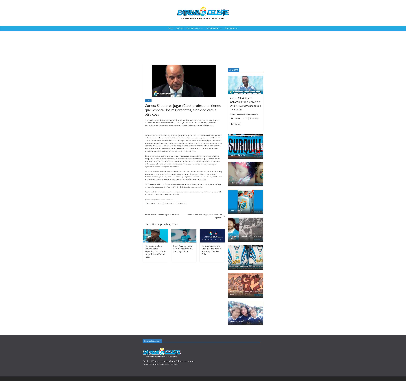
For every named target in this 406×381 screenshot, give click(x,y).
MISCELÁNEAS (230, 28)
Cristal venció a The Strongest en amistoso (162, 215)
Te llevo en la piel (236, 183)
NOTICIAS (179, 28)
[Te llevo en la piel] (245, 174)
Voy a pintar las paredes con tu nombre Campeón (245, 293)
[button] (201, 28)
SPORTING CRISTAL (193, 28)
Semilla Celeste (236, 211)
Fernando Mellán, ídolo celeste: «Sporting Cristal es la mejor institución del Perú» (155, 251)
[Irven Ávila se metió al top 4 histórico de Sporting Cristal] (183, 231)
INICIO (171, 28)
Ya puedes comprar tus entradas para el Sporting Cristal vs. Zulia (211, 250)
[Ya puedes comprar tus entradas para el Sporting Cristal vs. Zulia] (212, 231)
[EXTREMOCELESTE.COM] (162, 346)
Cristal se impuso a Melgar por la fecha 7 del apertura (204, 216)
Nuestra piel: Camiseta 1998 (241, 266)
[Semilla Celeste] (245, 202)
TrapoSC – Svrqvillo (237, 155)
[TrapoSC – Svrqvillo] (245, 146)
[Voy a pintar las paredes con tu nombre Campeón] (245, 285)
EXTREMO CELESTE (212, 28)
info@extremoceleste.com (165, 364)
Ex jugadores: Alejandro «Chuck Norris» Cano (245, 237)
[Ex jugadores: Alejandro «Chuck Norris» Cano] (245, 230)
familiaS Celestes (236, 322)
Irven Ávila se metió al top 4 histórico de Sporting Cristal (183, 248)
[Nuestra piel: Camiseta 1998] (245, 257)
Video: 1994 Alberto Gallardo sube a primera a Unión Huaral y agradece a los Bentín (245, 103)
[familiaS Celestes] (245, 313)
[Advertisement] (203, 47)
